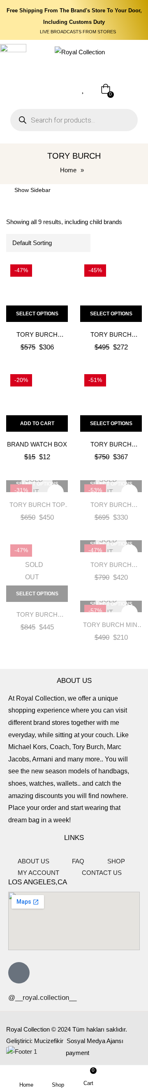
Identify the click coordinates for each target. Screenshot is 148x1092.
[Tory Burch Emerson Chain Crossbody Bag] (37, 291)
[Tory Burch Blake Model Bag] (111, 401)
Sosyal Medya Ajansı (94, 1040)
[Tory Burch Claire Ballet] (111, 291)
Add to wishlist (55, 272)
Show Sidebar (32, 190)
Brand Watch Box (37, 444)
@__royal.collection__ (42, 998)
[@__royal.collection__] (19, 972)
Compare (55, 292)
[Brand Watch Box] (37, 401)
